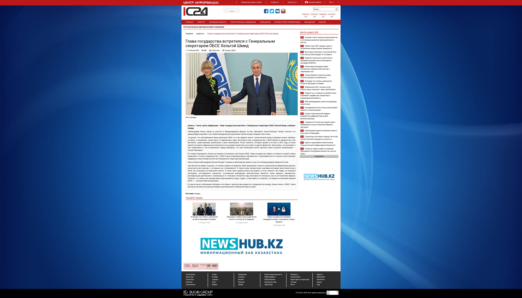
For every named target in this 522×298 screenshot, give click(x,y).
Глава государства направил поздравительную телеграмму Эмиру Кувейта (279, 219)
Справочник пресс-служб (251, 2)
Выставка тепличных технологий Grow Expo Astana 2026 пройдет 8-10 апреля (318, 53)
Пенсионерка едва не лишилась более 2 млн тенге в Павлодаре (318, 131)
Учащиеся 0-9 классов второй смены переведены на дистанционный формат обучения (317, 124)
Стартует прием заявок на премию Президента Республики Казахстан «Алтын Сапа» (318, 151)
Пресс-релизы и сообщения (243, 22)
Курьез (320, 274)
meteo (232, 11)
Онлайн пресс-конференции (287, 22)
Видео (214, 284)
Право (240, 284)
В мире (215, 277)
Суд (318, 284)
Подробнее (319, 156)
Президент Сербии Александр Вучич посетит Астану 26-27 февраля (242, 218)
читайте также (194, 197)
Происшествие (270, 282)
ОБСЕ (233, 50)
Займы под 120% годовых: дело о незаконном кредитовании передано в (316, 47)
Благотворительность (273, 274)
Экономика (190, 284)
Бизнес (241, 279)
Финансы (294, 274)
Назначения (295, 277)
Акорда (197, 193)
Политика (216, 50)
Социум (241, 277)
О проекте (275, 2)
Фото (292, 284)
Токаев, (228, 50)
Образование (269, 279)
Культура (190, 277)
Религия (189, 282)
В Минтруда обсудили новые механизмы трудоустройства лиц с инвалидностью (315, 69)
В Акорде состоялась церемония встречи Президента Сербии (204, 218)
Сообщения (265, 22)
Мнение (322, 22)
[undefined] (201, 266)
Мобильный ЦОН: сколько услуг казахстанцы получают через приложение (317, 88)
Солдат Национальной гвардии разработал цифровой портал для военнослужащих (315, 116)
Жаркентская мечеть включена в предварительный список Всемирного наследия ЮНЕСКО (316, 60)
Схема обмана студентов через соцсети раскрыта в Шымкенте (315, 76)
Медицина (242, 274)
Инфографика (269, 277)
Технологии (190, 274)
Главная (189, 22)
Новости (201, 22)
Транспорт (268, 284)
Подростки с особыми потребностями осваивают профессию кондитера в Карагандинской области (318, 95)
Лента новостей (309, 32)
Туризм (215, 279)
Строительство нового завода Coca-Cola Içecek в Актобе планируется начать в (319, 137)
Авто (214, 282)
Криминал (321, 277)
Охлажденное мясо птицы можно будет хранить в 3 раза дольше (319, 108)
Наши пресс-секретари (299, 279)
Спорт (214, 274)
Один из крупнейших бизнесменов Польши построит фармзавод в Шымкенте (317, 143)
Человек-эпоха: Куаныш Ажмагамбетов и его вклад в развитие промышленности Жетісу (318, 40)
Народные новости (217, 22)
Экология (320, 279)
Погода (293, 282)
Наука (319, 282)
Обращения (309, 22)
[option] (261, 27)
